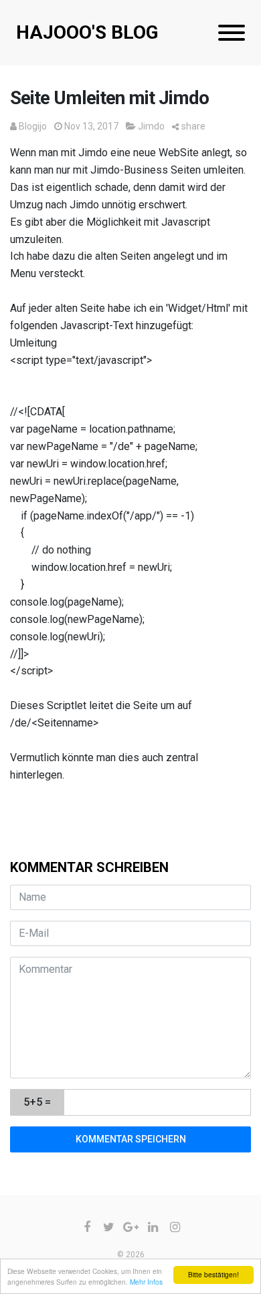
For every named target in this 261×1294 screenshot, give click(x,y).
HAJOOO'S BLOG (87, 32)
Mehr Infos (146, 1282)
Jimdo (151, 126)
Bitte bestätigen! (213, 1274)
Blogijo (33, 126)
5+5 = (37, 1102)
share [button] (193, 126)
